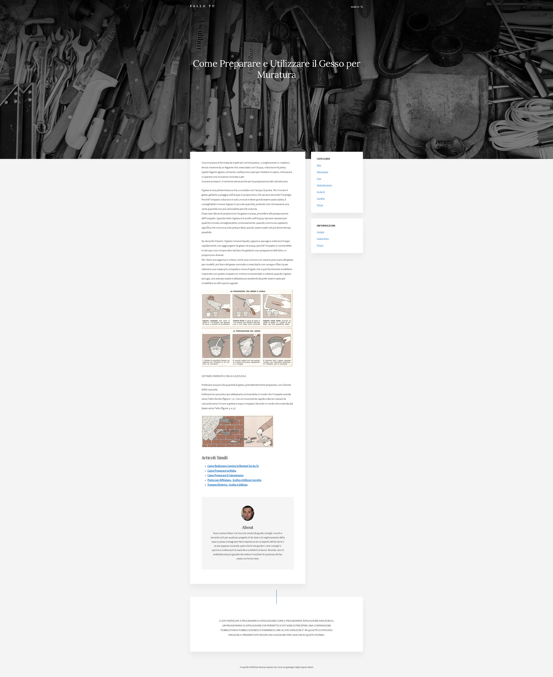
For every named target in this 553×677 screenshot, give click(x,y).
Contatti (320, 232)
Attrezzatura (322, 172)
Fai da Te (321, 192)
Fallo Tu (203, 6)
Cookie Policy (323, 239)
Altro (319, 165)
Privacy (320, 245)
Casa (319, 179)
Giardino (321, 198)
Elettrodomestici (324, 185)
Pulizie (320, 205)
